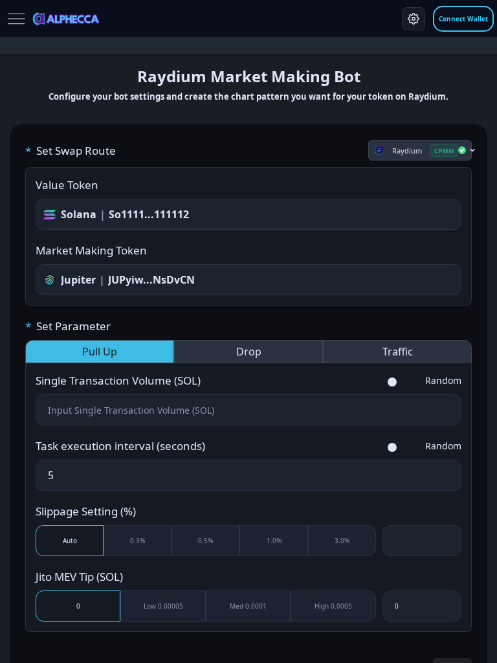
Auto (70, 540)
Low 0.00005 (163, 606)
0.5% (205, 540)
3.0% (342, 540)
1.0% (274, 540)
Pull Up (99, 351)
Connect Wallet (463, 18)
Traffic (397, 351)
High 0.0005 (333, 606)
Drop (248, 351)
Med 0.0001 (248, 606)
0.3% (137, 540)
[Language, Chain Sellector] (413, 18)
